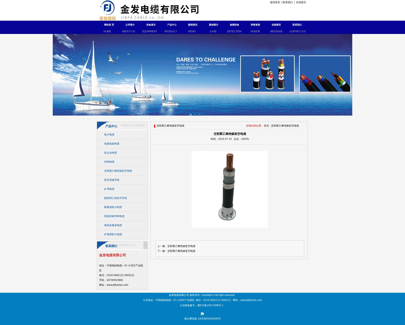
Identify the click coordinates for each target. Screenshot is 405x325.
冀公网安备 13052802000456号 (202, 318)
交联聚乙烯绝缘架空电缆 (118, 170)
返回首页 (274, 2)
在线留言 (301, 2)
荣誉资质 (255, 24)
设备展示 (151, 24)
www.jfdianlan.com (251, 300)
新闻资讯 (192, 24)
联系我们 (288, 2)
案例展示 (213, 24)
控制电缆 (109, 161)
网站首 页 (109, 24)
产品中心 (172, 24)
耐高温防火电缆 (113, 207)
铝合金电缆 (110, 152)
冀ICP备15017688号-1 (210, 305)
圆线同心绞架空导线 (115, 198)
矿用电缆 (109, 188)
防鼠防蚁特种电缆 (114, 216)
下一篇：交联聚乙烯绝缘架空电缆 (176, 250)
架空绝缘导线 (111, 179)
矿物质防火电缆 (113, 234)
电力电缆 (109, 134)
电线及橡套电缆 (113, 225)
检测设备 (234, 24)
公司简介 (130, 24)
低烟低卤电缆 (111, 143)
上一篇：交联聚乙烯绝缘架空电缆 (176, 246)
